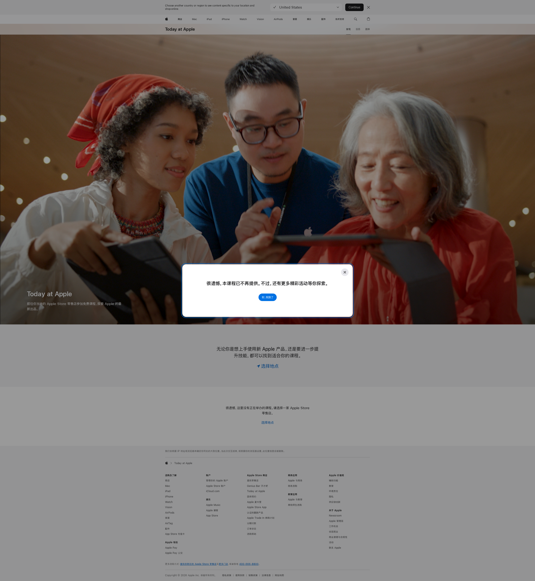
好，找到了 (267, 297)
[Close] (344, 272)
